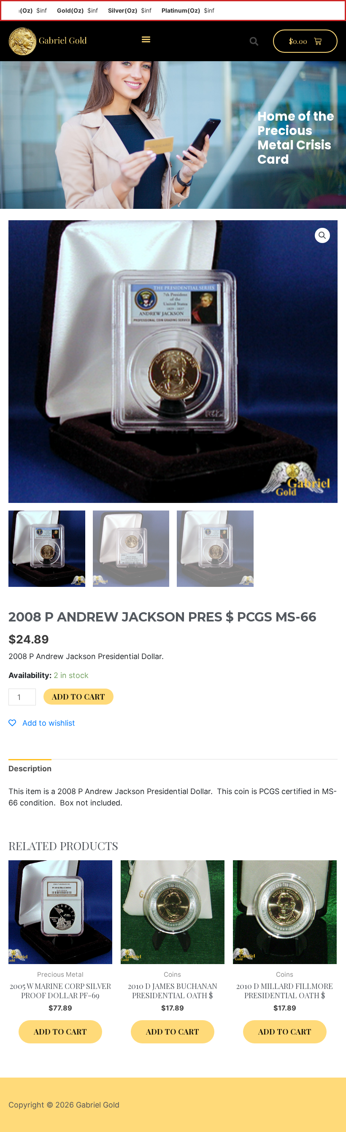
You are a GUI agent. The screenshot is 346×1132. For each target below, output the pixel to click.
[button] (146, 39)
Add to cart (78, 697)
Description (29, 768)
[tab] (29, 768)
